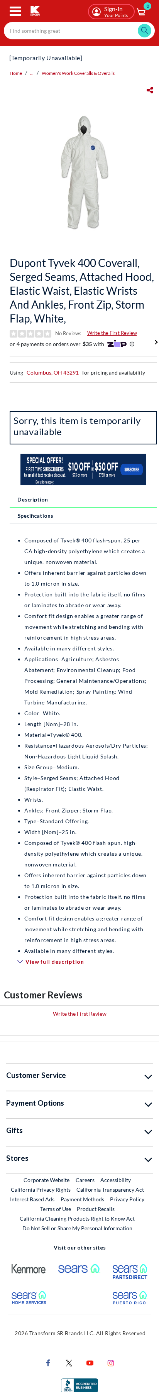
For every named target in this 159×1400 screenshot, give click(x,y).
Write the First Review (112, 333)
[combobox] (79, 30)
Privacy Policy (127, 1199)
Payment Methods (82, 1199)
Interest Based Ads (32, 1199)
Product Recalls (96, 1208)
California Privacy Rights (41, 1189)
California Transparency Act (110, 1189)
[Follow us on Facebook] (48, 1362)
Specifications (35, 515)
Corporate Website (47, 1179)
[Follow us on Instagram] (110, 1362)
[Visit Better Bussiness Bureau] (79, 1384)
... (32, 73)
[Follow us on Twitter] (69, 1362)
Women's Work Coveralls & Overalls (78, 73)
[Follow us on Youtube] (90, 1362)
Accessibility (115, 1180)
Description (32, 499)
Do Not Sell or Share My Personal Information (77, 1228)
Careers (85, 1179)
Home (16, 73)
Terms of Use (55, 1209)
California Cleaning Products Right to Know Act (77, 1218)
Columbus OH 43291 (53, 372)
